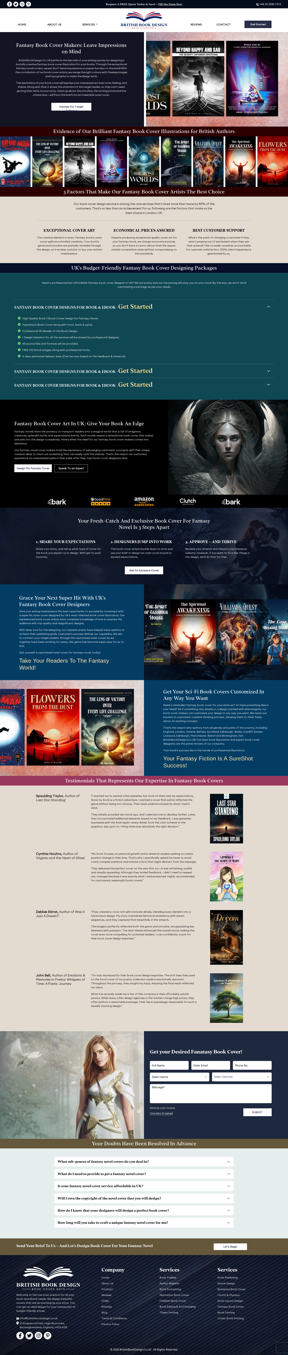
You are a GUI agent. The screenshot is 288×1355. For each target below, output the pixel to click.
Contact (223, 24)
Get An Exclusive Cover (144, 570)
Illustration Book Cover (174, 1295)
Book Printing (226, 1312)
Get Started (258, 24)
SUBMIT (257, 1112)
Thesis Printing (169, 1312)
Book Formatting (170, 1289)
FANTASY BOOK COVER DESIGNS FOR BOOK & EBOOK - (83, 306)
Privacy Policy (110, 1324)
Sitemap (107, 1306)
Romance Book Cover (232, 1289)
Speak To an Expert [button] (71, 468)
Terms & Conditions (114, 1318)
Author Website (169, 1283)
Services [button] (89, 24)
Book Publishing (228, 1277)
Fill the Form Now (170, 4)
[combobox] (242, 1076)
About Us (107, 1283)
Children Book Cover (173, 1300)
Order (105, 1300)
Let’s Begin (230, 1246)
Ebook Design (226, 1283)
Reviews (196, 24)
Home (22, 24)
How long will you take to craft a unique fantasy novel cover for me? (113, 1222)
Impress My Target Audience (71, 108)
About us (54, 24)
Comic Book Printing (231, 1318)
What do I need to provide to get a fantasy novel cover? (102, 1174)
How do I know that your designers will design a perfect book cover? (113, 1210)
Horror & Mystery (229, 1295)
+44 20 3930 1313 (270, 4)
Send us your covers (162, 1108)
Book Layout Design (230, 1300)
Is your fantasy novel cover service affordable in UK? (100, 1186)
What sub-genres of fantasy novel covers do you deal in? (103, 1161)
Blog (104, 1312)
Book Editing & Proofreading (178, 1306)
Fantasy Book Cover (231, 1306)
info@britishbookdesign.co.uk (38, 1318)
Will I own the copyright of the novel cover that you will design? (109, 1198)
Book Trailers (168, 1277)
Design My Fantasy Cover (33, 468)
